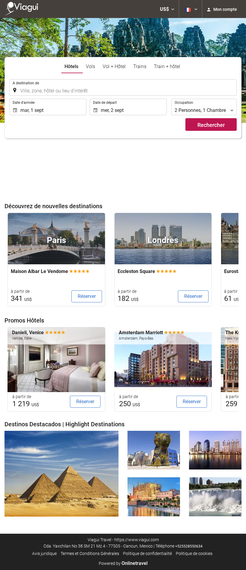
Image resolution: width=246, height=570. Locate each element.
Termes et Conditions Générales (90, 553)
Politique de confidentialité (147, 553)
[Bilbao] (154, 450)
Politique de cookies (194, 553)
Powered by (123, 563)
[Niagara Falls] (215, 496)
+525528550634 (188, 546)
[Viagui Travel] (22, 9)
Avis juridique (44, 553)
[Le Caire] (61, 474)
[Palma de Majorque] (154, 496)
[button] (167, 9)
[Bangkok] (215, 450)
